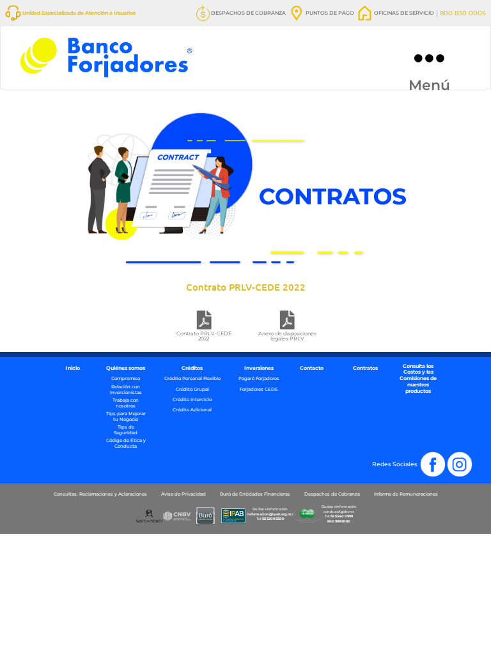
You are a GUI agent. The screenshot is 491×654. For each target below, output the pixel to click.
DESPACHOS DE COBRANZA (248, 13)
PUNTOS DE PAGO (329, 13)
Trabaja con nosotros (126, 403)
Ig (469, 455)
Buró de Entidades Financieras (255, 494)
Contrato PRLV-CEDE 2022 (203, 336)
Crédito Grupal (192, 389)
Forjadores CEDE (259, 389)
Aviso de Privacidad (183, 494)
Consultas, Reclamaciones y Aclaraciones (100, 494)
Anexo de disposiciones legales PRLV (287, 336)
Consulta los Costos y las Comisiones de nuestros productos (418, 379)
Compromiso (125, 378)
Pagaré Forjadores (258, 378)
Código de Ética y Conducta (126, 443)
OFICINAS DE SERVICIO (403, 13)
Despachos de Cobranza (332, 494)
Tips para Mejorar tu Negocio (126, 416)
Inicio (73, 368)
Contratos (365, 368)
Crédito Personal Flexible (192, 378)
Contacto (311, 368)
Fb (442, 455)
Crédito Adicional (192, 410)
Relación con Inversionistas (126, 389)
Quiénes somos (125, 368)
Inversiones (259, 368)
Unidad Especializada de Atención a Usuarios (78, 13)
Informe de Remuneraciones (406, 494)
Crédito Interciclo (192, 399)
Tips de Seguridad (125, 430)
